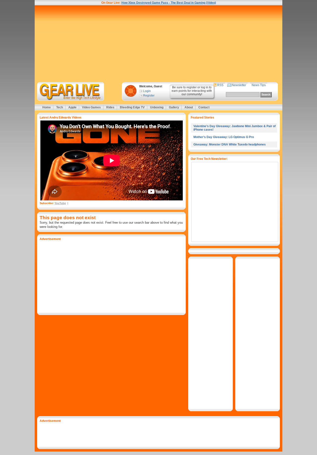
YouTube (60, 203)
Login (147, 91)
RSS (220, 85)
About (189, 107)
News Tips (259, 85)
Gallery (174, 107)
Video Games (91, 107)
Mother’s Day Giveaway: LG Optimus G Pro (223, 137)
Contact (204, 107)
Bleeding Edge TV (132, 107)
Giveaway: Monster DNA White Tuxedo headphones (229, 144)
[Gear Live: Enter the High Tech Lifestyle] (77, 91)
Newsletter (239, 85)
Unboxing (156, 107)
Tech (59, 107)
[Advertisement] (158, 43)
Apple (72, 107)
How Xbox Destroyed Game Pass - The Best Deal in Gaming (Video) (168, 2)
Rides (110, 107)
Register (149, 95)
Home (46, 107)
